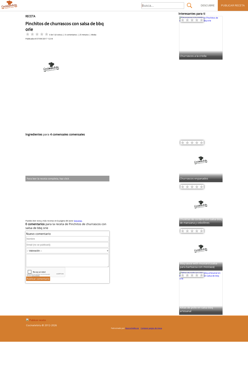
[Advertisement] (67, 112)
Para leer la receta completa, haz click (48, 178)
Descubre (208, 5)
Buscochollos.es (132, 328)
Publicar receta (233, 5)
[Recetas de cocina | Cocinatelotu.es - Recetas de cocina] (9, 5)
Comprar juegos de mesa (151, 328)
